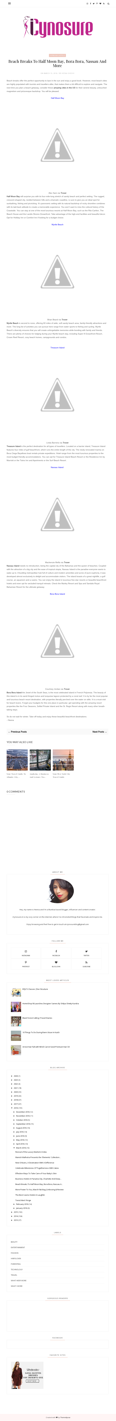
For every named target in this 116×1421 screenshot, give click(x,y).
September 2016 (23, 1124)
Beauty (14, 1242)
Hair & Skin (16, 1258)
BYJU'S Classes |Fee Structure (35, 989)
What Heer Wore (18, 1280)
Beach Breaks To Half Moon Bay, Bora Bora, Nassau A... (39, 1184)
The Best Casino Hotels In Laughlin (30, 1195)
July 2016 (19, 1132)
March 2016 (21, 1148)
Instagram (26, 956)
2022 (16, 1084)
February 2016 (22, 1204)
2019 (16, 1096)
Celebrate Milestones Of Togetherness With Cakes (37, 1168)
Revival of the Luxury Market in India (31, 1152)
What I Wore (16, 1286)
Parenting (16, 1264)
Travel (14, 1275)
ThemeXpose (65, 1417)
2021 (16, 1088)
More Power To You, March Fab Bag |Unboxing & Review (39, 1189)
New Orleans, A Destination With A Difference (34, 1162)
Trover (63, 193)
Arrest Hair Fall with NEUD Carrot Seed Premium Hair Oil (46, 1047)
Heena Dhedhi (68, 73)
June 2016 (20, 1136)
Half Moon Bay (13, 196)
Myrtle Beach (12, 323)
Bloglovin (56, 967)
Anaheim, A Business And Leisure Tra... (39, 775)
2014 (16, 1216)
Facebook (56, 956)
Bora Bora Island (14, 692)
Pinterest (26, 967)
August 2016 (21, 1128)
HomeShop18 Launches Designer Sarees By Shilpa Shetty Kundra (50, 1003)
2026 (16, 1076)
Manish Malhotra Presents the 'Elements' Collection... (38, 1157)
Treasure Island (14, 446)
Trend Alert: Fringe (23, 1200)
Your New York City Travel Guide (61, 775)
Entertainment (18, 1247)
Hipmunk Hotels (57, 55)
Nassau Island (13, 566)
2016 (16, 1108)
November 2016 (23, 1116)
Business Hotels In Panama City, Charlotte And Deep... (38, 1179)
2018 (16, 1100)
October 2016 (21, 1120)
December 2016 (22, 1112)
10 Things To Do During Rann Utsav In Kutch (41, 1032)
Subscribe (86, 967)
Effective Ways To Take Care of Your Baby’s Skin (36, 1173)
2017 (16, 1104)
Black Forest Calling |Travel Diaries (37, 1018)
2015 (16, 1212)
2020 (16, 1092)
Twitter (86, 956)
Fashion (14, 1253)
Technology (17, 1269)
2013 (16, 1220)
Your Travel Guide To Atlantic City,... (16, 775)
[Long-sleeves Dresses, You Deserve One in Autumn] (27, 1388)
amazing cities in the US (64, 88)
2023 (16, 1080)
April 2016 (20, 1144)
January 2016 (21, 1208)
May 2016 (20, 1140)
